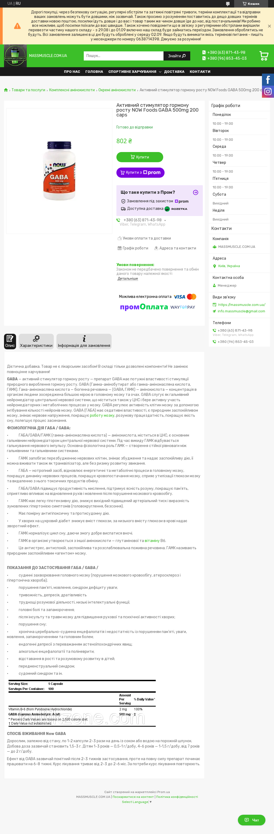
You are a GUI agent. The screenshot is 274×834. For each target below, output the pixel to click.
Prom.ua (163, 792)
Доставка (174, 72)
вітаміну (152, 541)
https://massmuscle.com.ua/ (241, 305)
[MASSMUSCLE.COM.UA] (15, 56)
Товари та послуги (28, 90)
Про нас (72, 72)
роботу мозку (102, 415)
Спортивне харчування (132, 72)
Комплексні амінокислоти (72, 90)
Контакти (200, 72)
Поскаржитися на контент (133, 797)
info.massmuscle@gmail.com (241, 311)
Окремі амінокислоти (117, 90)
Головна (94, 72)
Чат (255, 820)
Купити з (134, 172)
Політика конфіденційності (177, 797)
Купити (142, 157)
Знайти (175, 56)
